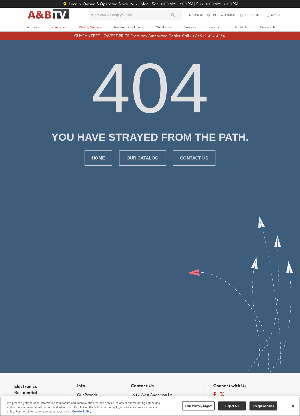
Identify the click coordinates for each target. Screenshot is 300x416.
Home (98, 158)
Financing (215, 27)
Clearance (59, 27)
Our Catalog (143, 158)
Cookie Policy (81, 411)
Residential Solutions (128, 27)
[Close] (293, 406)
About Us (241, 27)
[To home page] (48, 15)
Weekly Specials (90, 27)
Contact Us (267, 27)
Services (190, 27)
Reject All (232, 405)
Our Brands (164, 27)
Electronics (32, 27)
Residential (25, 392)
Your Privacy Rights (198, 405)
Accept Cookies (263, 405)
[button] (189, 15)
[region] (150, 406)
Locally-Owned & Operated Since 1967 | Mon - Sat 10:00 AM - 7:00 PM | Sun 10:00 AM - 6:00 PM (153, 3)
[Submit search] (173, 15)
